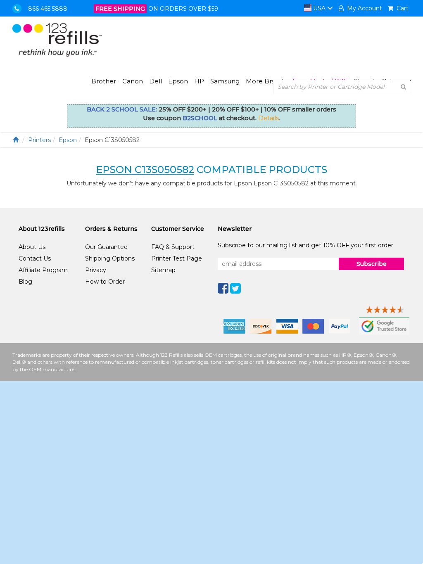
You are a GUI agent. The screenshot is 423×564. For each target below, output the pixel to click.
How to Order (105, 281)
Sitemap (163, 270)
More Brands (266, 81)
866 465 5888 (47, 8)
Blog (25, 281)
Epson (178, 81)
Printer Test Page (176, 258)
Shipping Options (110, 258)
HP (199, 81)
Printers (39, 140)
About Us (32, 247)
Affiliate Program (43, 270)
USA (319, 8)
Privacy (95, 270)
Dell (155, 81)
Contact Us (35, 258)
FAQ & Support (173, 247)
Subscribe (371, 264)
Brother (103, 81)
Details (268, 118)
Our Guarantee (106, 247)
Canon (132, 81)
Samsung (225, 81)
